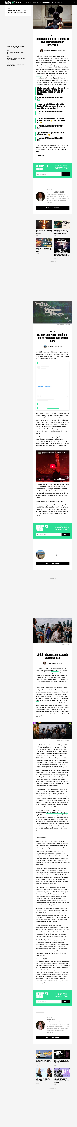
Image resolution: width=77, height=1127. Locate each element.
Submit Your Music (45, 2)
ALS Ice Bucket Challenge (45, 67)
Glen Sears (52, 638)
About (59, 2)
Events (25, 2)
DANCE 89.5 (55, 646)
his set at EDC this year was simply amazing (54, 414)
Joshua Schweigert (51, 50)
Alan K (51, 334)
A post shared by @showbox (53, 395)
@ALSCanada (55, 133)
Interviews (35, 2)
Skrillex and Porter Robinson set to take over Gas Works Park (15, 47)
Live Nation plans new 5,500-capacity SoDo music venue (16, 59)
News (29, 2)
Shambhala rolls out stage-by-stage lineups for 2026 (15, 64)
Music (19, 2)
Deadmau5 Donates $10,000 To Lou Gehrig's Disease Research (17, 11)
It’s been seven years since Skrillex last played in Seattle (52, 472)
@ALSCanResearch (44, 133)
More (53, 2)
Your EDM (41, 155)
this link (60, 488)
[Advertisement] (18, 29)
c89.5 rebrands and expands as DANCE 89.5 (16, 53)
